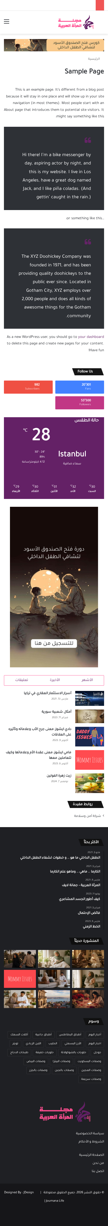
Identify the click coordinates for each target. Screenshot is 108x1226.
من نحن (98, 1163)
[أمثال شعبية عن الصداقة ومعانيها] (88, 959)
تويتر (15, 1043)
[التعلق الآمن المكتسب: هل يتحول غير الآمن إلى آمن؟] (54, 959)
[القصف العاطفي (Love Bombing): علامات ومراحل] (88, 999)
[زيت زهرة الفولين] (89, 783)
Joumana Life (55, 1201)
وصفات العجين (91, 1070)
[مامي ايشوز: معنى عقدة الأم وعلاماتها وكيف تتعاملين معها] (89, 760)
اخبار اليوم (95, 1043)
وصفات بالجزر (38, 1070)
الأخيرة (55, 680)
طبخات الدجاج (19, 1052)
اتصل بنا (98, 1171)
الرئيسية (94, 59)
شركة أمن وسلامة (87, 816)
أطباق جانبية (43, 1034)
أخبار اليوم (95, 1034)
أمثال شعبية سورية (56, 712)
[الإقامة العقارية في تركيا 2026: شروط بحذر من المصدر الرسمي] (54, 999)
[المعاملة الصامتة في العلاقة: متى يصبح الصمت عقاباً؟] (54, 979)
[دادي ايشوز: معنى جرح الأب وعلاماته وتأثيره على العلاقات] (89, 736)
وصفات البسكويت (89, 1061)
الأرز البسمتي (72, 1043)
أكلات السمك (19, 1034)
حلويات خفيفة (45, 1052)
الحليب (52, 1043)
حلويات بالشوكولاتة (73, 1052)
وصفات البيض (35, 1061)
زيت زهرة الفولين (59, 776)
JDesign (29, 1193)
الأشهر (87, 680)
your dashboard (91, 337)
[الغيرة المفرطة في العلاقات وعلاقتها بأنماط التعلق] (20, 959)
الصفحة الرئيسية (91, 1155)
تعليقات (21, 680)
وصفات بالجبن (64, 1070)
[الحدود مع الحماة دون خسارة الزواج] (20, 999)
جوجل (97, 1052)
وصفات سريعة (91, 1079)
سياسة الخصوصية (90, 1134)
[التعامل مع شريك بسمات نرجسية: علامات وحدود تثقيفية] (88, 979)
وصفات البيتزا (61, 1061)
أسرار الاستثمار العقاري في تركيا (47, 693)
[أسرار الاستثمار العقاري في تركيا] (89, 698)
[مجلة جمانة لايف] (76, 22)
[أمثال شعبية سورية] (89, 716)
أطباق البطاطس (70, 1034)
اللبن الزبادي (33, 1043)
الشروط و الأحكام (91, 1142)
